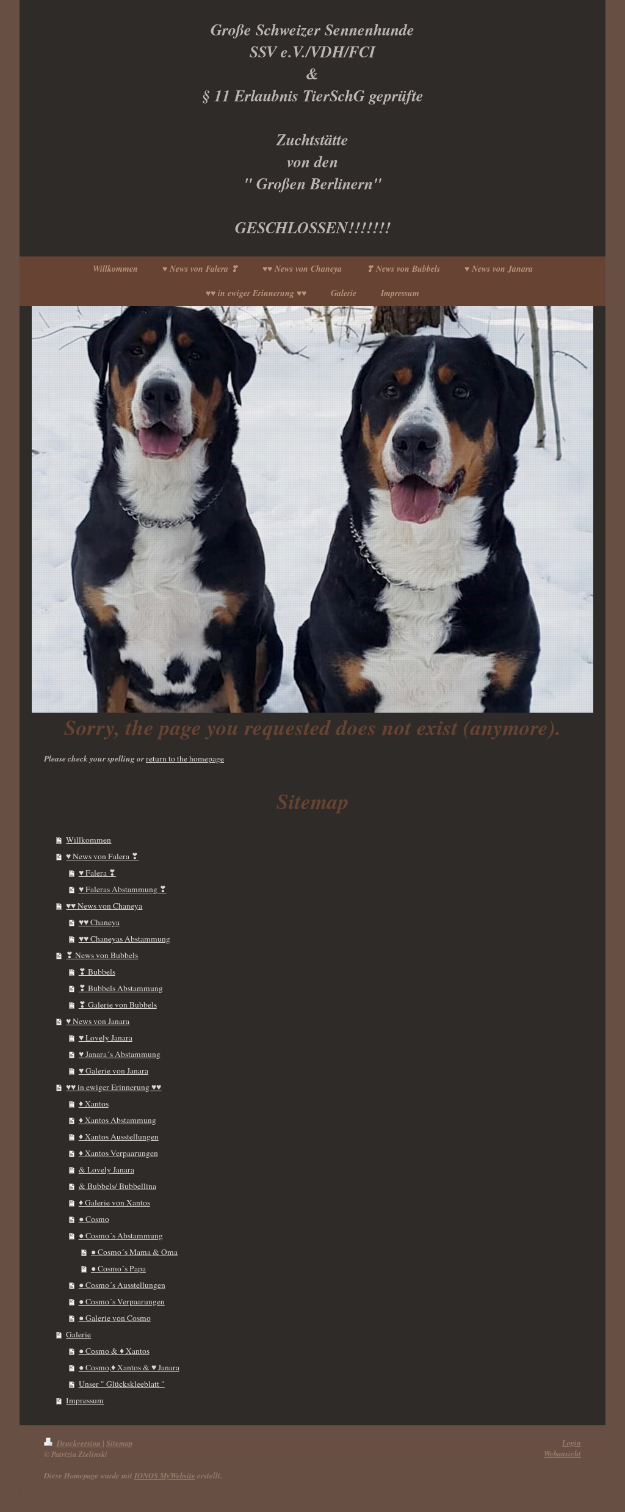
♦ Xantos (94, 1103)
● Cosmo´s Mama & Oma (134, 1251)
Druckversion (79, 1442)
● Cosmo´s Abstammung (121, 1235)
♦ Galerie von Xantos (114, 1202)
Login (571, 1442)
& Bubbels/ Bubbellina (117, 1185)
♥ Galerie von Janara (113, 1070)
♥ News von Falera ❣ (102, 856)
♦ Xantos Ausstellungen (119, 1136)
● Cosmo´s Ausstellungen (122, 1284)
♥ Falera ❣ (97, 872)
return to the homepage (185, 758)
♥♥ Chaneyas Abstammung (124, 938)
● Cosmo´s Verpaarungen (122, 1301)
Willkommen (88, 839)
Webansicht (562, 1453)
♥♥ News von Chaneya (104, 905)
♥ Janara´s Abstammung (120, 1054)
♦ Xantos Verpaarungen (118, 1152)
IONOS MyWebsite (164, 1475)
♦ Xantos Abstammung (117, 1119)
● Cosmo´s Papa (118, 1268)
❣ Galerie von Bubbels (118, 1004)
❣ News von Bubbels (102, 955)
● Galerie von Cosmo (115, 1317)
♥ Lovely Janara (105, 1037)
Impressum (85, 1400)
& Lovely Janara (106, 1169)
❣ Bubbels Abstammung (121, 988)
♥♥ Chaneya (99, 922)
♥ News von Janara (97, 1021)
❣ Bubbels (97, 971)
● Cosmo (94, 1218)
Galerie (78, 1334)
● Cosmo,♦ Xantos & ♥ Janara (129, 1367)
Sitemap (119, 1442)
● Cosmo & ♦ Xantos (114, 1350)
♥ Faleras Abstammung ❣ (123, 889)
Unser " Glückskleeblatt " (122, 1383)
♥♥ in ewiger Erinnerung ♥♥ (113, 1086)
